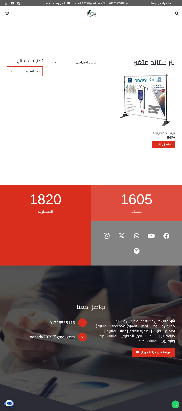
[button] (177, 13)
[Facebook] (19, 3)
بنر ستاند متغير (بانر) (164, 133)
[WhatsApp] (6, 3)
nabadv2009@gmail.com (52, 337)
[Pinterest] (136, 250)
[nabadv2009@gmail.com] (81, 337)
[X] (121, 235)
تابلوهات (155, 325)
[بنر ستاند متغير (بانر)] (145, 99)
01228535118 (62, 323)
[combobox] (25, 71)
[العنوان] (91, 13)
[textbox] (32, 71)
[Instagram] (106, 235)
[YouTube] (12, 3)
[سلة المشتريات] (7, 13)
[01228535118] (81, 322)
